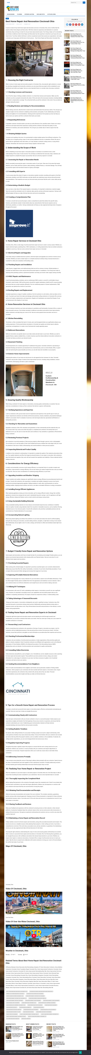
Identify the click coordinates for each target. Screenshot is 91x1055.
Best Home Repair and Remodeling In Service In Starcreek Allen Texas (76, 71)
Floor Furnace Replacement (12, 1040)
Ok (80, 1052)
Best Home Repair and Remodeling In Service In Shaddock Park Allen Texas (77, 35)
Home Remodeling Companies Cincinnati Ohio (15, 1005)
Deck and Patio (41, 14)
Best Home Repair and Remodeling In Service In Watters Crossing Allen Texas (77, 64)
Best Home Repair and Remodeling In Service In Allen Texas (78, 85)
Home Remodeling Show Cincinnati (35, 1005)
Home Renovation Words (28, 1011)
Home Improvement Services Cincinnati (14, 1000)
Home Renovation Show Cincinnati (31, 1009)
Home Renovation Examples (25, 1007)
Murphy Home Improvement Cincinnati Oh (37, 1016)
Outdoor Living (51, 14)
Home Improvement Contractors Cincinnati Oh (16, 998)
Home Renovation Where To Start (13, 1011)
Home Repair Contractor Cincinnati (43, 1011)
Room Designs (10, 14)
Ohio (7, 18)
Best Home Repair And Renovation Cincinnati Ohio (16, 991)
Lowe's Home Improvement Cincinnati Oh (49, 1014)
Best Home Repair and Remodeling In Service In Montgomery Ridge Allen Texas (78, 49)
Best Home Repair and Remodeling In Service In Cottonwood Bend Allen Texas (78, 57)
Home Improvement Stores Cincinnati (51, 1000)
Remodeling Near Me (26, 1018)
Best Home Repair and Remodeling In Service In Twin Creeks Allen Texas (78, 78)
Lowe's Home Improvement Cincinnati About (29, 1014)
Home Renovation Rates (39, 1007)
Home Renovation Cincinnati (51, 1005)
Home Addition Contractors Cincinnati (35, 993)
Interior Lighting (29, 14)
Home (8, 2)
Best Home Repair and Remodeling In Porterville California (17, 1028)
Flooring (19, 14)
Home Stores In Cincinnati (11, 1014)
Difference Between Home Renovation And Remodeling (41, 991)
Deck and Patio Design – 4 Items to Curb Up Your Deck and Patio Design (38, 1042)
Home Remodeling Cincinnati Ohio (29, 1002)
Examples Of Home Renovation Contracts (15, 993)
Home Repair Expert (10, 24)
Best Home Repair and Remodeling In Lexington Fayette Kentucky (18, 1035)
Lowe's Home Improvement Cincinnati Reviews (16, 1016)
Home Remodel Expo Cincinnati (12, 1002)
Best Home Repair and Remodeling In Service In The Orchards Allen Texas (77, 42)
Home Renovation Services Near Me (13, 1009)
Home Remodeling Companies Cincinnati (47, 1002)
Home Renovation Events (11, 1007)
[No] (89, 1052)
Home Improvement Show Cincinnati (33, 1000)
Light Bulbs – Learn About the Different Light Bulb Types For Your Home (38, 1035)
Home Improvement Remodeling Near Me (37, 998)
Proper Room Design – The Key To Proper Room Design (38, 1028)
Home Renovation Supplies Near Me (48, 1009)
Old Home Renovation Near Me (12, 1018)
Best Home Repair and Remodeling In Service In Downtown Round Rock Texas (77, 92)
